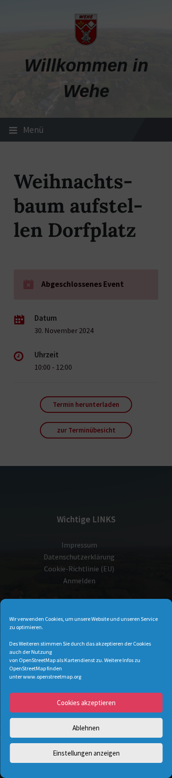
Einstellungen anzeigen (86, 753)
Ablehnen (86, 727)
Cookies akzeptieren (86, 702)
